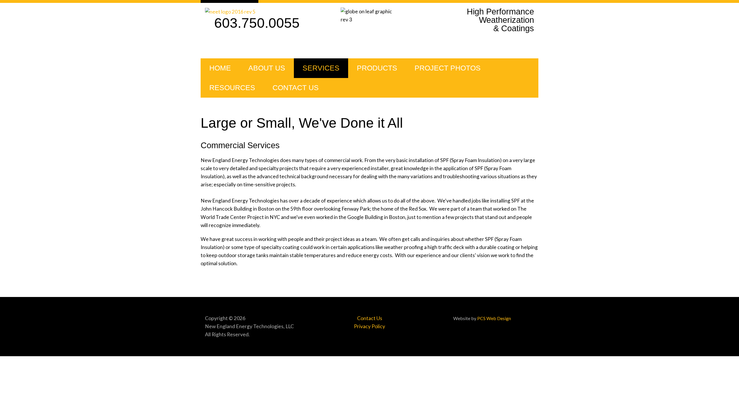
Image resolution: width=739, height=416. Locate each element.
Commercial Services (240, 145)
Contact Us (296, 88)
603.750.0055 (257, 23)
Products (377, 68)
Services (321, 68)
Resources (232, 88)
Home (220, 68)
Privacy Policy (369, 326)
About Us (266, 68)
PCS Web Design (494, 318)
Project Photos (448, 68)
